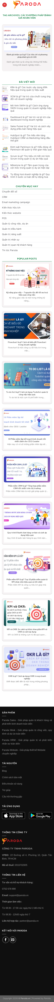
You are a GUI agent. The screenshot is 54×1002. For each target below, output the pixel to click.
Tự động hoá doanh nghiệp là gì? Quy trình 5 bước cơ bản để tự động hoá (30, 175)
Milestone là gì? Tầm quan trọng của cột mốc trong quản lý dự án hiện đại (29, 166)
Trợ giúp (6, 790)
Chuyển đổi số (9, 191)
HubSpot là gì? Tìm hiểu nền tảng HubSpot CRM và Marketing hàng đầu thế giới (30, 138)
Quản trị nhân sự (10, 239)
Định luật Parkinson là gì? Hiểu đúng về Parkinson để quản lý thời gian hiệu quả (31, 148)
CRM (4, 197)
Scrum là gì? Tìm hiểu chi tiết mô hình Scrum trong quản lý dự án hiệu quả (30, 157)
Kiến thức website (11, 213)
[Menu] (4, 5)
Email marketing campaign (16, 202)
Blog (4, 771)
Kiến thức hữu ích (11, 207)
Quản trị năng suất (11, 234)
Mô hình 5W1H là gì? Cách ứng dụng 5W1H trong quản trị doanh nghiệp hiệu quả (31, 108)
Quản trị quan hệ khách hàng (17, 244)
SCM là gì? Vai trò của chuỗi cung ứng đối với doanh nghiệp (30, 97)
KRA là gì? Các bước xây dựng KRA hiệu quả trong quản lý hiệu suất (28, 88)
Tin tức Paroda (10, 250)
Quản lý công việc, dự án (15, 223)
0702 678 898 (9, 889)
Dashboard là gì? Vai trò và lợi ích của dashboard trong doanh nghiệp (30, 118)
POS (4, 218)
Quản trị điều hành (11, 228)
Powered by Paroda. (41, 998)
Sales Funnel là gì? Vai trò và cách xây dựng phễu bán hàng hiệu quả (30, 127)
